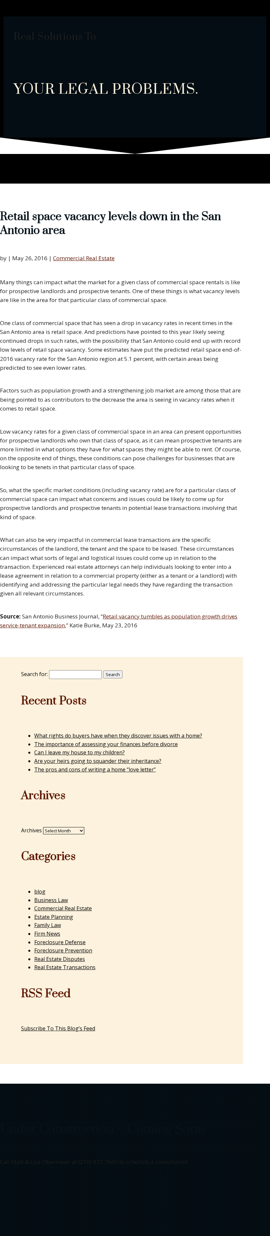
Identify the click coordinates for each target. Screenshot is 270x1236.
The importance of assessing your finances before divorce (106, 744)
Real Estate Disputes (59, 959)
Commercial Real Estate (84, 258)
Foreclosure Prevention (63, 950)
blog (39, 891)
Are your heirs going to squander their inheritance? (97, 761)
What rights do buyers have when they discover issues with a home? (118, 735)
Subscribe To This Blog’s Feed (58, 1028)
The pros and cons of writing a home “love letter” (95, 769)
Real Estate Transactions (64, 967)
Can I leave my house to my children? (79, 752)
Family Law (47, 925)
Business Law (51, 900)
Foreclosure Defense (60, 942)
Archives (31, 830)
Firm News (47, 933)
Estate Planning (53, 917)
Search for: (34, 674)
